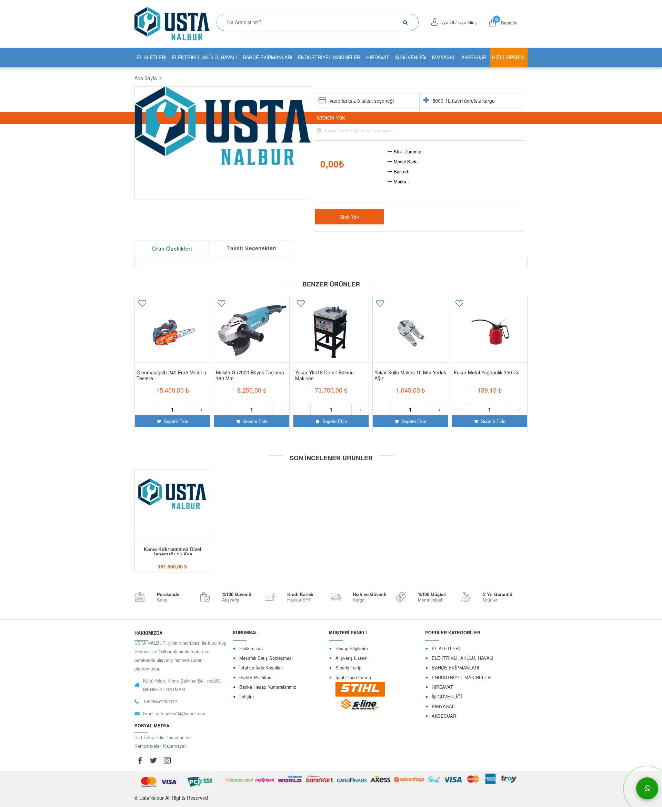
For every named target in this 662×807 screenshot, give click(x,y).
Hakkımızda (251, 648)
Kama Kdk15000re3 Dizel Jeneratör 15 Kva (172, 551)
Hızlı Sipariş (508, 57)
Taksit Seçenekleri (252, 248)
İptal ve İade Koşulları (261, 667)
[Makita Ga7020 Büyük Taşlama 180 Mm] (252, 332)
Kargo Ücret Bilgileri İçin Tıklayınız (358, 130)
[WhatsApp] (647, 788)
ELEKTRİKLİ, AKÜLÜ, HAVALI (204, 57)
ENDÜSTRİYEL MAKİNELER (329, 57)
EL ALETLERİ (152, 57)
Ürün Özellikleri (172, 248)
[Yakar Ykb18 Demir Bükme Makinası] (331, 332)
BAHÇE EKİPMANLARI (267, 57)
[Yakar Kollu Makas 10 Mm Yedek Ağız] (410, 332)
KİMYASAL (443, 57)
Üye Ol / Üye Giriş (458, 22)
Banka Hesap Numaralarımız (267, 687)
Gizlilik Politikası (255, 677)
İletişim (246, 696)
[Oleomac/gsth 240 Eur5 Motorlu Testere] (172, 332)
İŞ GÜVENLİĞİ (410, 57)
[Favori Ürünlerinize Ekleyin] (142, 306)
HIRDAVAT (377, 57)
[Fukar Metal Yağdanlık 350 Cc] (489, 332)
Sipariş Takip (348, 667)
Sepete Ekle (175, 421)
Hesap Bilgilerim (351, 648)
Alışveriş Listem (351, 658)
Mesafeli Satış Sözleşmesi (266, 658)
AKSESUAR (474, 57)
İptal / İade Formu (353, 677)
